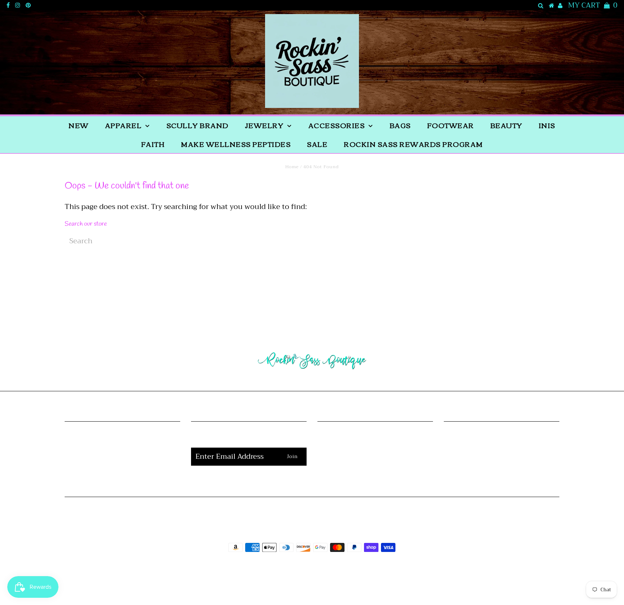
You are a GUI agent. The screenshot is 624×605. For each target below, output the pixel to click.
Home (292, 166)
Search (122, 461)
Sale (317, 144)
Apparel (123, 125)
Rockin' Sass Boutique (334, 567)
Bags (400, 125)
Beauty (506, 125)
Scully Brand (197, 125)
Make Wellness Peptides (236, 144)
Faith (153, 144)
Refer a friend (122, 472)
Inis (547, 125)
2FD (331, 585)
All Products (122, 449)
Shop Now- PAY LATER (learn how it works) (375, 455)
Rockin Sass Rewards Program (413, 144)
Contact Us (375, 472)
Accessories (336, 125)
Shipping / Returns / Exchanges (375, 438)
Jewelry (264, 125)
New (79, 125)
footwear (450, 125)
